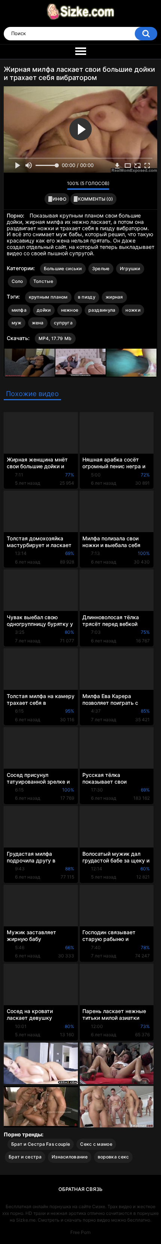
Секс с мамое (96, 1144)
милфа (19, 310)
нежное (70, 310)
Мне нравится (50, 185)
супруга (63, 322)
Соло (17, 281)
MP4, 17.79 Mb (55, 338)
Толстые (43, 281)
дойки (44, 310)
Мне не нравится (59, 185)
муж (17, 322)
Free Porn (80, 1232)
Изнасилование (70, 1157)
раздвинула (101, 310)
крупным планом (48, 297)
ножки (132, 310)
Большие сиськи (63, 268)
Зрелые (101, 268)
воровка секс (113, 1157)
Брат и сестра (25, 1157)
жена (38, 322)
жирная (114, 297)
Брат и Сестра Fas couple (40, 1144)
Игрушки (130, 268)
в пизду (86, 297)
